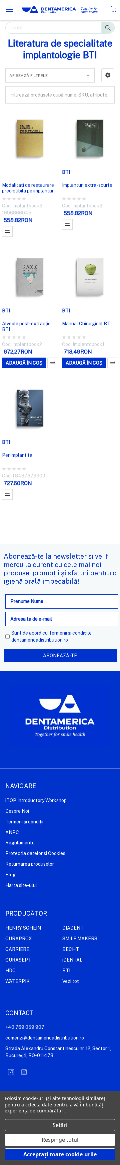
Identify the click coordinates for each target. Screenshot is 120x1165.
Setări (60, 1125)
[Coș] (113, 9)
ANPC (12, 832)
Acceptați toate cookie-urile (60, 1154)
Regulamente (20, 842)
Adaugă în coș (24, 363)
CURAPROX (18, 938)
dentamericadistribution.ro (39, 640)
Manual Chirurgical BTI (87, 323)
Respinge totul (60, 1139)
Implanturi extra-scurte (87, 185)
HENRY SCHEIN (23, 928)
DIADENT (73, 928)
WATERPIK (17, 981)
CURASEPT (18, 960)
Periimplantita (17, 455)
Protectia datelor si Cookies (35, 853)
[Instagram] (24, 1072)
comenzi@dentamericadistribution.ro (44, 1037)
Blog (10, 874)
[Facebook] (11, 1072)
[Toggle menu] (9, 9)
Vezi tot (70, 981)
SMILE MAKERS (79, 938)
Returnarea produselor (29, 864)
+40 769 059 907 (24, 1027)
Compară (7, 231)
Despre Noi (17, 811)
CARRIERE (17, 949)
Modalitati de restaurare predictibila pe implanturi (28, 188)
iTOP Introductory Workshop (36, 800)
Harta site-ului (21, 885)
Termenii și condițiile (70, 633)
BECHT (70, 949)
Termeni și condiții (24, 821)
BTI (66, 970)
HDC (10, 970)
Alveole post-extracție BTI (26, 326)
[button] (107, 75)
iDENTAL (72, 960)
